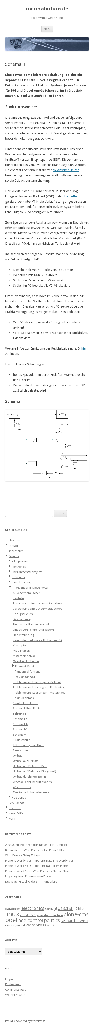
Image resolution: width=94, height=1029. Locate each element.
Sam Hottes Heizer (25, 703)
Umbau (18, 755)
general (63, 908)
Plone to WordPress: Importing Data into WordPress (39, 860)
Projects (14, 556)
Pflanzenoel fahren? (26, 672)
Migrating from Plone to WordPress (28, 876)
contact (13, 546)
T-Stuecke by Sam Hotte (28, 745)
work (12, 818)
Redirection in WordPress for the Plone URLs (34, 850)
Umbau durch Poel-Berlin (29, 776)
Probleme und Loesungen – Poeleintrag (39, 687)
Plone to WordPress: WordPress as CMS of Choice (38, 871)
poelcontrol (30, 920)
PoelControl (19, 797)
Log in (9, 979)
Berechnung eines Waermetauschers (38, 603)
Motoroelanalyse (24, 656)
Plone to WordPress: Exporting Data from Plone (36, 866)
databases (13, 908)
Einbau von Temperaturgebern (33, 630)
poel (11, 920)
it (75, 908)
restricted (15, 808)
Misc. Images (21, 651)
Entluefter (71, 196)
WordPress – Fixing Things (22, 855)
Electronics (19, 567)
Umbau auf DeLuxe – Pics (30, 766)
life (81, 908)
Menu (47, 28)
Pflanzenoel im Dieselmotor (30, 588)
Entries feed (13, 984)
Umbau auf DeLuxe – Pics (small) (34, 771)
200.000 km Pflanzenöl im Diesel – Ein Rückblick (36, 845)
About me (15, 540)
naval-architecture (50, 915)
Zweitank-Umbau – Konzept (31, 792)
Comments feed (15, 989)
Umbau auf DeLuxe (25, 761)
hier (84, 348)
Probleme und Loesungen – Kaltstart (37, 682)
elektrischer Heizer (66, 170)
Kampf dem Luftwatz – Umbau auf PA (37, 640)
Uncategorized (15, 925)
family (49, 909)
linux (12, 913)
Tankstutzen (21, 750)
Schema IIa (20, 719)
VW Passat (17, 803)
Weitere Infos (22, 787)
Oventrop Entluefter (26, 661)
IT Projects (18, 577)
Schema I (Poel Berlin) (27, 708)
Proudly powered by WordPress (25, 1021)
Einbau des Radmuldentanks (32, 624)
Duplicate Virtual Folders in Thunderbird (31, 881)
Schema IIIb (20, 724)
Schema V (19, 734)
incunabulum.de (47, 8)
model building (21, 582)
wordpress (36, 925)
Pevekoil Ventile (25, 666)
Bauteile (18, 598)
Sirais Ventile (21, 740)
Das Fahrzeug (22, 619)
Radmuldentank (23, 698)
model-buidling (29, 915)
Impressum (16, 551)
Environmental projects (27, 572)
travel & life (16, 813)
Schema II (20, 714)
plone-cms (76, 914)
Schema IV (20, 729)
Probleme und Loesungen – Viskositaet (39, 693)
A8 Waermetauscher (26, 593)
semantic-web (74, 920)
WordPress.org (15, 995)
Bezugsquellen (23, 614)
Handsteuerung (23, 635)
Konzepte (19, 645)
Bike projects (20, 561)
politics (52, 920)
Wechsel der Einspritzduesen (32, 782)
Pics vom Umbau (24, 677)
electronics (32, 908)
